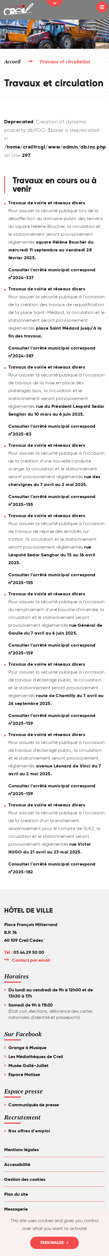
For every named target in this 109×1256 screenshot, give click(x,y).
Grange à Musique (27, 1048)
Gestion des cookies (24, 1179)
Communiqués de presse (33, 1105)
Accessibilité (17, 1164)
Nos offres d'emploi (29, 1131)
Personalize (52, 1242)
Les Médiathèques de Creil (35, 1057)
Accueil (12, 61)
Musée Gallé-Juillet (28, 1065)
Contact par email (31, 960)
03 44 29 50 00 (28, 952)
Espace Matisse (24, 1074)
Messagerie (16, 1209)
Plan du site (16, 1194)
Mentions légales (21, 1150)
